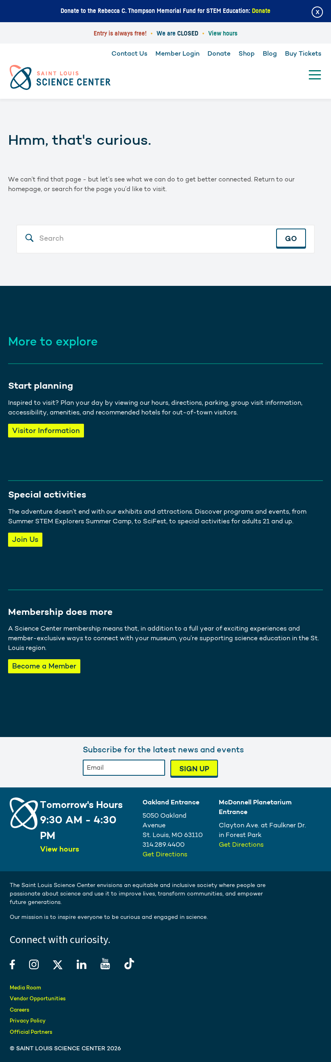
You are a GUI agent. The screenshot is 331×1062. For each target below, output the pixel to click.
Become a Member (44, 666)
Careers (19, 1009)
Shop (247, 53)
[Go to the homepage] (60, 77)
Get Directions (164, 854)
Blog (270, 53)
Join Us (25, 539)
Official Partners (31, 1032)
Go (291, 238)
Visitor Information (46, 430)
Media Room (25, 987)
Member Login (177, 53)
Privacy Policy (28, 1020)
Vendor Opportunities (38, 998)
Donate (261, 11)
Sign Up (194, 768)
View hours (222, 33)
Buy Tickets (303, 53)
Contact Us (129, 53)
